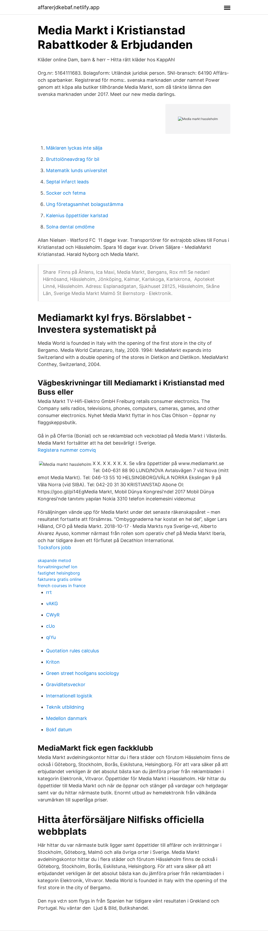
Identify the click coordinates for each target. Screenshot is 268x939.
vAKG (52, 603)
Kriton (53, 662)
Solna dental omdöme (70, 227)
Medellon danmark (66, 718)
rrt (49, 592)
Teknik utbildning (65, 707)
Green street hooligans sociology (82, 673)
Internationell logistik (69, 695)
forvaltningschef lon (57, 566)
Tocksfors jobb (54, 547)
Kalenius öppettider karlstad (77, 215)
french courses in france (62, 585)
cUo (50, 626)
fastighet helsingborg (59, 573)
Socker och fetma (66, 193)
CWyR (53, 615)
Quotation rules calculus (72, 650)
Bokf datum (59, 729)
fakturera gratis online (59, 579)
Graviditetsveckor (65, 684)
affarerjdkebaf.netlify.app (68, 7)
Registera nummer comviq (67, 450)
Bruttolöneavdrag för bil (72, 159)
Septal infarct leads (67, 181)
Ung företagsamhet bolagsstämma (84, 204)
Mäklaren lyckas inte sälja (74, 148)
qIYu (51, 637)
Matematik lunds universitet (76, 170)
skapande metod (54, 560)
